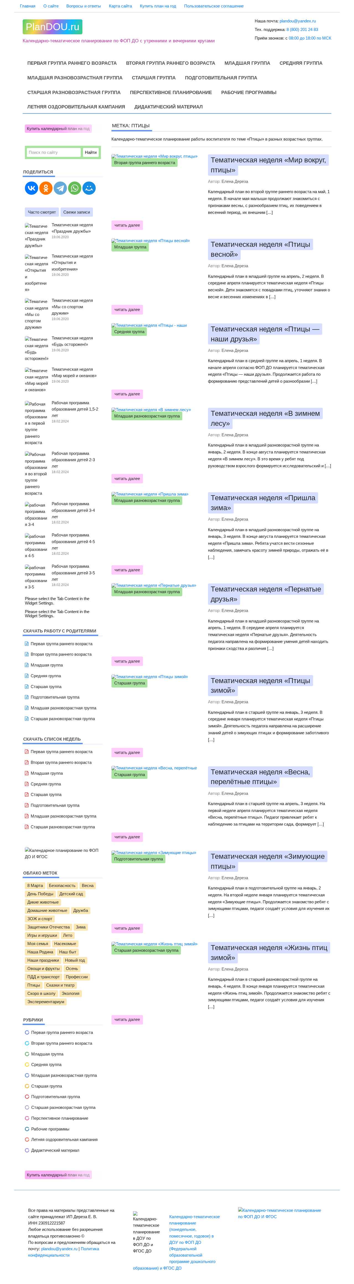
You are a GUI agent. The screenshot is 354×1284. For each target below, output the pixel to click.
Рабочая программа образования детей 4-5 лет (73, 541)
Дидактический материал (168, 107)
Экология (70, 993)
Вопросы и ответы (83, 6)
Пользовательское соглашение (214, 6)
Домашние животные (47, 910)
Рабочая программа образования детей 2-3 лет (73, 459)
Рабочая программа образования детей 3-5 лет (73, 572)
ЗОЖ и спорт (39, 919)
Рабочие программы (249, 92)
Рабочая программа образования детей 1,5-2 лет (75, 409)
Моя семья (37, 943)
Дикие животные (43, 902)
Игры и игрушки (42, 935)
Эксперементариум (45, 1002)
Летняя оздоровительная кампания (76, 107)
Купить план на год (158, 6)
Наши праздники (43, 960)
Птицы (33, 985)
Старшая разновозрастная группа (74, 92)
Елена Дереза (235, 181)
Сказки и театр (60, 985)
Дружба (80, 910)
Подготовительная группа (221, 78)
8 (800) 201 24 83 (302, 29)
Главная (27, 6)
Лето (67, 935)
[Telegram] (60, 188)
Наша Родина (40, 952)
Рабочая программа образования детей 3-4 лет (73, 510)
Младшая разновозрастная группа (75, 78)
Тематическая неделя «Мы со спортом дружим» (72, 306)
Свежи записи (76, 212)
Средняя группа (301, 63)
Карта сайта (120, 6)
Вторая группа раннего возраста (170, 63)
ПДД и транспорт (43, 977)
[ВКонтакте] (31, 188)
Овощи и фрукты (43, 968)
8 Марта (35, 885)
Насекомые (65, 943)
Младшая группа (247, 63)
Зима (80, 927)
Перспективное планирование (171, 92)
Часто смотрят (42, 212)
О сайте (51, 6)
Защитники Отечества (48, 927)
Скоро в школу (41, 993)
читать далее (127, 225)
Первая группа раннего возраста (72, 63)
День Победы (40, 894)
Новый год (75, 960)
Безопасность (62, 885)
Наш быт (67, 952)
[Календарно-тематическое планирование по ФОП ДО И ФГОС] (282, 1216)
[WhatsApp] (74, 188)
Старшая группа (154, 78)
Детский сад (71, 894)
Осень (72, 968)
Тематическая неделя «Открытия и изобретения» (72, 262)
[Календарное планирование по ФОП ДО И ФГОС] (63, 856)
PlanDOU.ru (52, 26)
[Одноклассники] (46, 188)
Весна (87, 885)
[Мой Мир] (89, 188)
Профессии (77, 977)
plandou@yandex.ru (298, 21)
